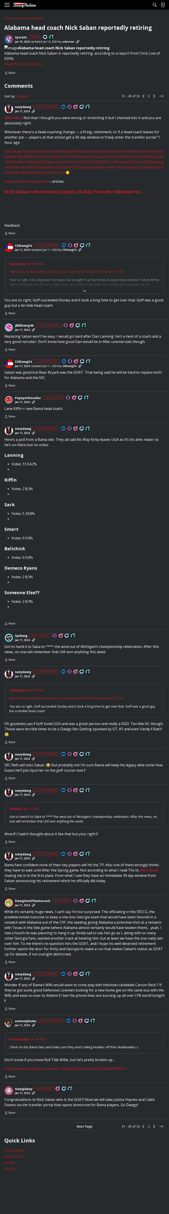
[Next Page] (154, 96)
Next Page (84, 1126)
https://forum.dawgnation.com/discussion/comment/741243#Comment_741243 (66, 272)
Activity (9, 1163)
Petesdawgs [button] (19, 1039)
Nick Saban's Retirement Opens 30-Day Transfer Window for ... (74, 192)
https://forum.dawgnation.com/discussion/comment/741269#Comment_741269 (66, 698)
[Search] (155, 5)
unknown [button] (68, 42)
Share (9, 73)
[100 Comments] (80, 398)
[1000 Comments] (78, 325)
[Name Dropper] (69, 107)
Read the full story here (23, 63)
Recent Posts (13, 1156)
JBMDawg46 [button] (24, 325)
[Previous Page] (143, 96)
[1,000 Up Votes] (88, 246)
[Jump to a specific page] (161, 96)
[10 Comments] (64, 1089)
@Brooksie (13, 117)
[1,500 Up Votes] (84, 325)
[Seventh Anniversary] (75, 107)
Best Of (9, 1169)
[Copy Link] (77, 42)
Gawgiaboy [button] (24, 1089)
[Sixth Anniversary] (61, 636)
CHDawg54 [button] (23, 246)
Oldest (22, 96)
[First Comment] (45, 37)
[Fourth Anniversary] (74, 398)
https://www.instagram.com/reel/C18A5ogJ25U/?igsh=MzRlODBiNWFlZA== (65, 1068)
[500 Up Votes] (73, 636)
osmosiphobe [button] (25, 1021)
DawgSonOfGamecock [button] (32, 901)
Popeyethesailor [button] (28, 398)
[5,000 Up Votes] (87, 107)
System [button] (21, 37)
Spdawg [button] (21, 636)
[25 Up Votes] (51, 37)
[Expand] (84, 291)
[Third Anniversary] (76, 246)
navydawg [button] (23, 107)
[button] (8, 39)
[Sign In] (163, 5)
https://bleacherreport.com (26, 181)
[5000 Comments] (81, 107)
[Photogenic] (63, 107)
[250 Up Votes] (86, 398)
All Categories (14, 1150)
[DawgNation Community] (24, 5)
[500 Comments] (82, 246)
